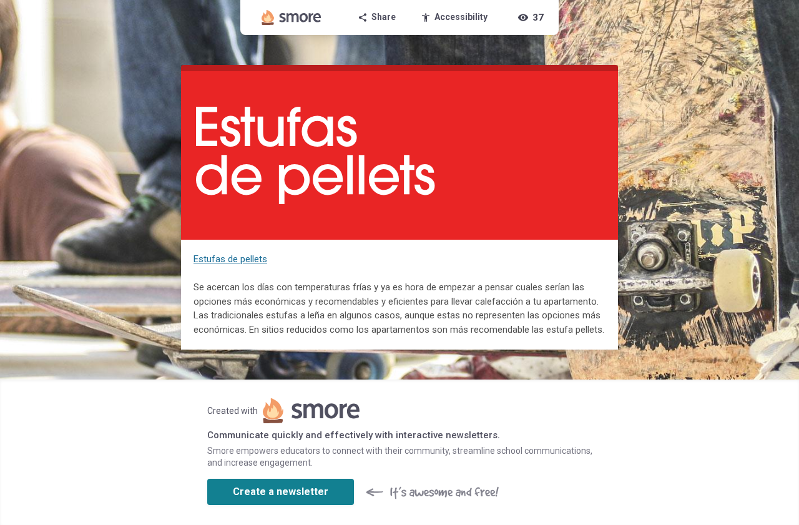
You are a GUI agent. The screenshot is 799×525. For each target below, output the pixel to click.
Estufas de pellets (230, 259)
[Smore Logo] (291, 17)
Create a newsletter (280, 492)
